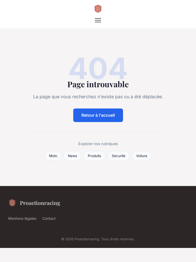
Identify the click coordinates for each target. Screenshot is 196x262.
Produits (94, 156)
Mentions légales (22, 218)
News (72, 156)
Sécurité (118, 156)
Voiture (141, 156)
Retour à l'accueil (98, 115)
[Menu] (98, 20)
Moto (53, 156)
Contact (49, 218)
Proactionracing (40, 202)
